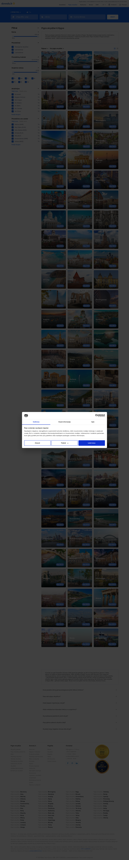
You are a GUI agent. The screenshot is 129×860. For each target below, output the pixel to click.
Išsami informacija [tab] (64, 422)
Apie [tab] (92, 422)
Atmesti (37, 443)
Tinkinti (63, 443)
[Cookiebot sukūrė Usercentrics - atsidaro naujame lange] (96, 415)
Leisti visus (91, 443)
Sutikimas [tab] (36, 422)
